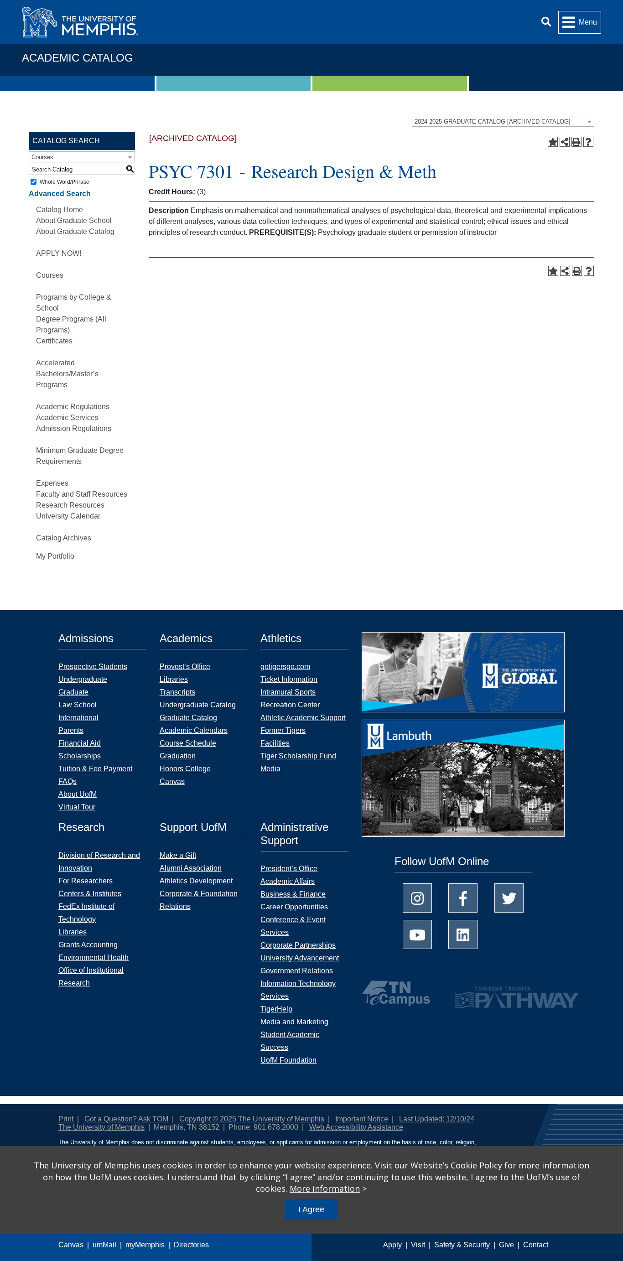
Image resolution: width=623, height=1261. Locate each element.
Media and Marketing (294, 1022)
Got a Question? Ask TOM (126, 1119)
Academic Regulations (72, 406)
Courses (49, 275)
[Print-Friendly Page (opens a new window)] (576, 142)
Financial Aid (79, 743)
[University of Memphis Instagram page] (417, 898)
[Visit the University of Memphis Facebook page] (463, 898)
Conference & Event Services (293, 926)
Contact (535, 1245)
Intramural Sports (288, 692)
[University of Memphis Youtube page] (417, 934)
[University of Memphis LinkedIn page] (463, 934)
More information (325, 1188)
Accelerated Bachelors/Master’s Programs (67, 374)
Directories (191, 1245)
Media (270, 769)
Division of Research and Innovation (99, 861)
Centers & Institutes (89, 894)
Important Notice (361, 1119)
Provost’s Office (185, 666)
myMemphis (145, 1245)
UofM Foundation (288, 1060)
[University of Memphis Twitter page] (509, 898)
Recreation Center (290, 705)
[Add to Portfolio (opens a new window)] (553, 142)
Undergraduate (82, 679)
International (78, 717)
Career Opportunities (294, 907)
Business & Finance (293, 894)
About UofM (77, 794)
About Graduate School (74, 220)
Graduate (73, 692)
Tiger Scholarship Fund (298, 756)
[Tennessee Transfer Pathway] (499, 993)
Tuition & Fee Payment (95, 769)
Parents (70, 730)
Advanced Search (60, 193)
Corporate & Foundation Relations (199, 900)
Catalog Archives (63, 538)
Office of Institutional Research (91, 976)
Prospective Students (92, 666)
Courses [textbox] (42, 157)
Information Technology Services (298, 990)
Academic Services (67, 417)
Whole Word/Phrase (64, 182)
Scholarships (79, 756)
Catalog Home (59, 209)
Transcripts (177, 692)
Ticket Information (288, 679)
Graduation (178, 756)
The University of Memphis (101, 1127)
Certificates (54, 341)
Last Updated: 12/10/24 (436, 1119)
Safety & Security (462, 1245)
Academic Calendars (194, 730)
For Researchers (85, 881)
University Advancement (299, 958)
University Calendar (68, 516)
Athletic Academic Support (303, 717)
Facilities (275, 743)
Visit (418, 1245)
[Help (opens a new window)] (588, 142)
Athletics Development (196, 881)
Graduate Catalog (188, 717)
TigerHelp (276, 1009)
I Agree (311, 1209)
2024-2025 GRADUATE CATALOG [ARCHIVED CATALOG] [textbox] (493, 121)
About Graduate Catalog (75, 231)
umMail (104, 1245)
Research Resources (70, 505)
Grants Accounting (88, 945)
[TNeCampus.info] (397, 993)
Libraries (174, 679)
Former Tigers (283, 730)
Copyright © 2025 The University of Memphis (251, 1119)
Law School (77, 705)
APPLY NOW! (58, 253)
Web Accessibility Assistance (356, 1127)
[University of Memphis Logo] (80, 22)
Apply (392, 1245)
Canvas (70, 1245)
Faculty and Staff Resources (81, 494)
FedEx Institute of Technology (86, 913)
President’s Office (288, 868)
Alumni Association (191, 868)
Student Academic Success (289, 1041)
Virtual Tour (76, 807)
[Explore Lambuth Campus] (463, 781)
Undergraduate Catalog (198, 705)
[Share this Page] (565, 142)
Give (506, 1245)
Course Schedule (188, 743)
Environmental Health (93, 957)
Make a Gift (178, 855)
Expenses (52, 483)
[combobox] (503, 121)
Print (65, 1119)
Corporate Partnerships (298, 945)
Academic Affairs (287, 881)
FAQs (67, 781)
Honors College (185, 769)
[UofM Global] (463, 675)
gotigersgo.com (285, 666)
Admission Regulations (73, 428)
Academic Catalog (77, 58)
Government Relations (296, 971)
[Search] (546, 22)
